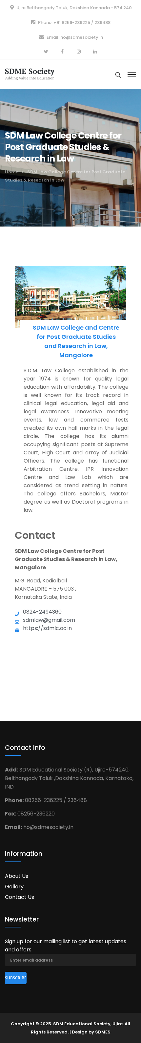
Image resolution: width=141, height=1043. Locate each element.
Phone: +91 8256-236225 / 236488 (74, 22)
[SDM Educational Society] (29, 73)
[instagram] (78, 51)
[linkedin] (95, 51)
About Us (16, 876)
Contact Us (19, 897)
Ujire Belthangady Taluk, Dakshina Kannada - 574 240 (74, 8)
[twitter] (46, 51)
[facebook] (62, 51)
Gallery (14, 886)
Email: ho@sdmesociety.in (75, 37)
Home (11, 172)
